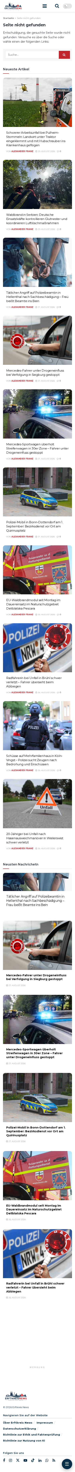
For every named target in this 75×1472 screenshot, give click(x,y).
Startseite (8, 18)
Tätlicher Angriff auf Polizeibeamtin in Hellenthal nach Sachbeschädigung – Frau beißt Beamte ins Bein (37, 297)
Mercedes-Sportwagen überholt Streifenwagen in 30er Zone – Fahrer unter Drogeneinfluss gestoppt (37, 448)
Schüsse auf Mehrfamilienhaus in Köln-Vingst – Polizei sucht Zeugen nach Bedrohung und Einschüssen (34, 760)
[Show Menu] (44, 6)
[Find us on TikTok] (32, 1460)
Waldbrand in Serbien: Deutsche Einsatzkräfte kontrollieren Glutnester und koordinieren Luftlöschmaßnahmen (36, 219)
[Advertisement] (38, 1338)
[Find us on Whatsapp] (46, 1460)
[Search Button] (57, 6)
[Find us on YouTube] (25, 1460)
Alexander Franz (22, 151)
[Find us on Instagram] (10, 1460)
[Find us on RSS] (53, 1460)
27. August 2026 (46, 307)
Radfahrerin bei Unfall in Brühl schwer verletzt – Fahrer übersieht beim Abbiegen (34, 682)
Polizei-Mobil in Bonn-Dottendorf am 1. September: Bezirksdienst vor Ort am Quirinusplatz (34, 526)
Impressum (45, 1422)
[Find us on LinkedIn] (39, 1460)
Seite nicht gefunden (29, 18)
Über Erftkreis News (17, 1422)
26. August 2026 (46, 614)
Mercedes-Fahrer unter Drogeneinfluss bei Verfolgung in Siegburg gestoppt (36, 977)
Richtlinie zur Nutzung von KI (24, 1440)
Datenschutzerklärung (19, 1428)
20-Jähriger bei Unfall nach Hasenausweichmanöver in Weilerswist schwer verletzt (34, 838)
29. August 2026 (46, 151)
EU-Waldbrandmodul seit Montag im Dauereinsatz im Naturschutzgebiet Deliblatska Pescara (33, 604)
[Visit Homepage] (13, 6)
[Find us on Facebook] (4, 1460)
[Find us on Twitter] (18, 1460)
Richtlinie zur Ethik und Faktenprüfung (31, 1434)
